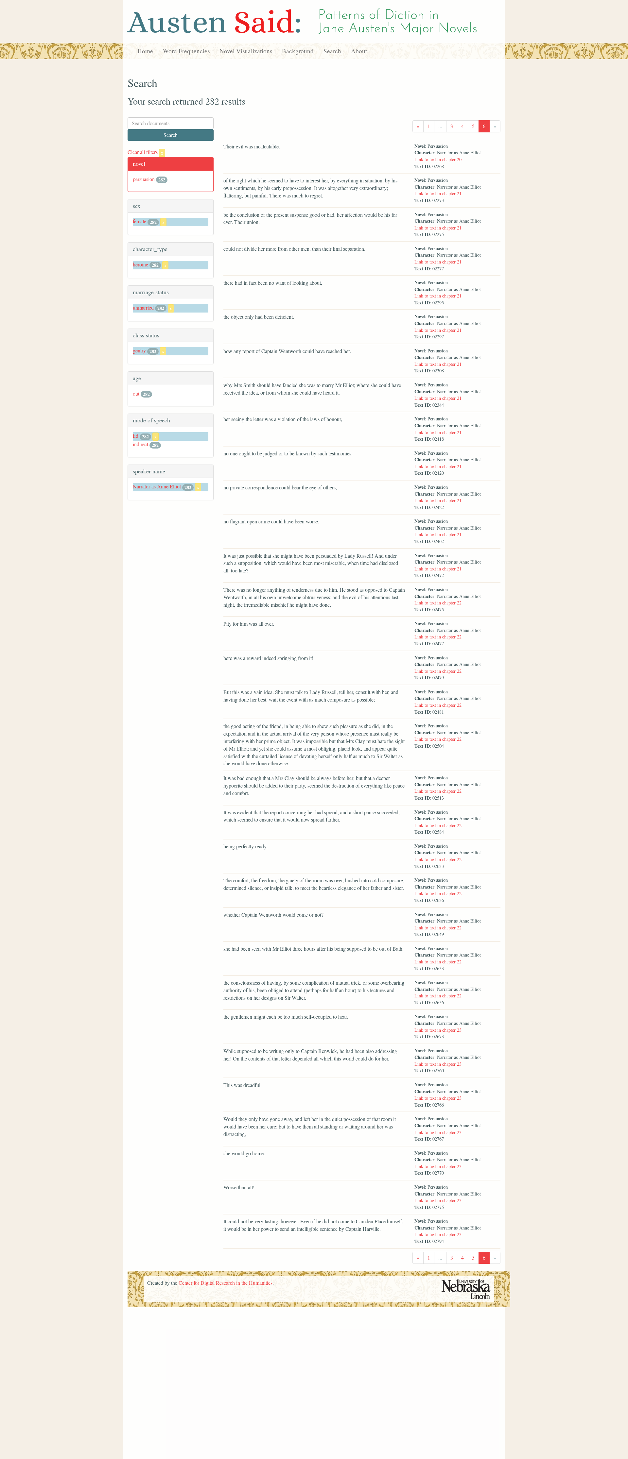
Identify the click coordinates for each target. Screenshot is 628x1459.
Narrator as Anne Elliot (157, 486)
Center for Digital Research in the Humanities (225, 1282)
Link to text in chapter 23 (438, 1030)
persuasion (144, 179)
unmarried (143, 307)
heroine (140, 264)
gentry (139, 350)
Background (298, 51)
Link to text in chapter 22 (438, 603)
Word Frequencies (186, 51)
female (139, 221)
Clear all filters (145, 151)
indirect (140, 444)
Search (332, 51)
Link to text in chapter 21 (438, 193)
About (359, 51)
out (136, 393)
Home (145, 51)
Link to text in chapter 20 (438, 159)
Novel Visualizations (245, 51)
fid (135, 435)
